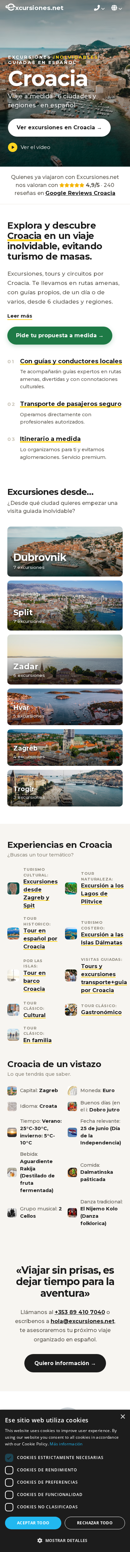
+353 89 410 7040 (80, 1312)
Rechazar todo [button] (95, 1523)
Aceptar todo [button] (33, 1523)
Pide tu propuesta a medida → (60, 335)
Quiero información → (65, 1363)
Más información (66, 1444)
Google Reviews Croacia (80, 193)
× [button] (122, 1416)
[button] (19, 316)
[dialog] (65, 1481)
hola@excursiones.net (82, 1321)
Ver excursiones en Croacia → (59, 127)
